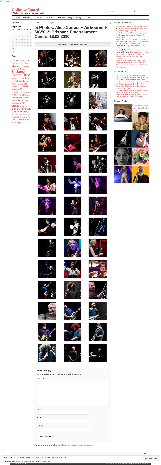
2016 (27, 60)
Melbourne (16, 89)
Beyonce (27, 66)
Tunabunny (25, 120)
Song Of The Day (74, 18)
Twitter (138, 10)
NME (30, 92)
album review (18, 65)
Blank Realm (16, 69)
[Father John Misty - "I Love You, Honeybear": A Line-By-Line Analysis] (140, 156)
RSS (147, 10)
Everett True (60, 18)
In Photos (23, 78)
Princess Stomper (17, 97)
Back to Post (74, 45)
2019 (22, 63)
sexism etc (23, 106)
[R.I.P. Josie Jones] (123, 156)
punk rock (26, 97)
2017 (14, 63)
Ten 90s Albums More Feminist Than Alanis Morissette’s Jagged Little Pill (132, 29)
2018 (18, 63)
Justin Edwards (18, 80)
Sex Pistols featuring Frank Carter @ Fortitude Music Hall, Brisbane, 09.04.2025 (131, 91)
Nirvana (24, 92)
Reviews (49, 18)
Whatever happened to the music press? (28, 13)
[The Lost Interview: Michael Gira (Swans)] (140, 174)
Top (146, 454)
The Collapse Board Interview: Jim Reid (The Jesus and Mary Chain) (132, 42)
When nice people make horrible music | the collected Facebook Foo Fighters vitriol (131, 35)
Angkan (118, 56)
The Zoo (19, 119)
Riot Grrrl (21, 100)
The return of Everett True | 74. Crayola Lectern (131, 66)
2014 (18, 60)
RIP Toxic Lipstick (135, 50)
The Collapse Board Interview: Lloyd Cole (130, 84)
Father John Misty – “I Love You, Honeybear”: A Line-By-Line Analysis (132, 53)
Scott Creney (18, 104)
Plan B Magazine (24, 95)
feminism (14, 78)
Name (39, 409)
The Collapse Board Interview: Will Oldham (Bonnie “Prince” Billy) (130, 87)
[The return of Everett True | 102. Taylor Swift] (123, 174)
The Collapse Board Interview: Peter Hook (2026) (132, 77)
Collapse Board (25, 10)
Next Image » (84, 45)
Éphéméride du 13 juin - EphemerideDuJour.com (132, 26)
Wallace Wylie (16, 122)
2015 (22, 60)
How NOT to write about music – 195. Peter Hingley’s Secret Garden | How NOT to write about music (130, 62)
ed (110, 23)
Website (40, 426)
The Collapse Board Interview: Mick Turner (130, 79)
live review (23, 86)
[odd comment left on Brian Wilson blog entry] (123, 113)
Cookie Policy (46, 462)
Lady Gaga (20, 84)
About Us (88, 18)
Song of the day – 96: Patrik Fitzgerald (129, 57)
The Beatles (23, 114)
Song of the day (21, 108)
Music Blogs (27, 18)
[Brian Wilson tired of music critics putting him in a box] (140, 108)
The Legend (22, 117)
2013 (13, 60)
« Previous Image (62, 45)
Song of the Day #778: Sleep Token (130, 46)
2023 (26, 63)
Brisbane (18, 71)
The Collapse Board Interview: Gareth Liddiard (131, 75)
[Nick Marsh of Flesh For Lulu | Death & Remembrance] (140, 121)
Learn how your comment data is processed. (77, 445)
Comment (40, 378)
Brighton (22, 69)
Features (39, 18)
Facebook (141, 10)
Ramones (15, 100)
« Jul (13, 51)
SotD (17, 114)
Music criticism (19, 90)
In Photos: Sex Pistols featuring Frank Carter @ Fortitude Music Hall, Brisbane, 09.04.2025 (132, 95)
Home (17, 18)
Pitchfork (15, 95)
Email (144, 10)
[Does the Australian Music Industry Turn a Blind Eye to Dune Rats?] (123, 139)
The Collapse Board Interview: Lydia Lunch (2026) (132, 82)
